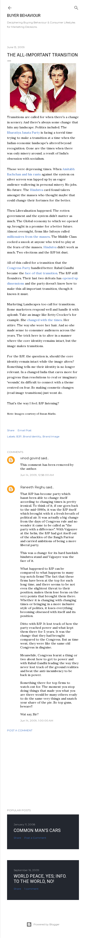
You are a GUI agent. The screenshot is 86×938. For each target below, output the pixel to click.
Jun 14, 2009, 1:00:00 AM (36, 720)
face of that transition (41, 273)
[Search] (76, 7)
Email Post (25, 430)
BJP (19, 436)
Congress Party (18, 268)
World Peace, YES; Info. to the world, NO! (40, 878)
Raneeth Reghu (32, 487)
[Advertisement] (43, 770)
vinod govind (30, 458)
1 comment (31, 888)
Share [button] (10, 430)
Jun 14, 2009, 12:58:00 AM (37, 475)
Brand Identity (32, 436)
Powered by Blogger (47, 924)
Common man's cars (37, 830)
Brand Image (51, 436)
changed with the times (44, 320)
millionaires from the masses (28, 237)
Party (23, 132)
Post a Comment (19, 730)
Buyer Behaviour (24, 15)
